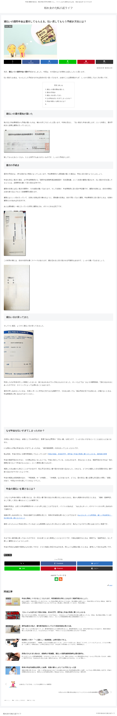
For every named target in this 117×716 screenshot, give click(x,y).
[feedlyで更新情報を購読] (56, 579)
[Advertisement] (58, 411)
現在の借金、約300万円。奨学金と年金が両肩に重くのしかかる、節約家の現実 (77, 454)
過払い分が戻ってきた (54, 95)
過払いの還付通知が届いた (55, 89)
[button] (104, 62)
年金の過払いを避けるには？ (56, 101)
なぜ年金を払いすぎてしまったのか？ (59, 98)
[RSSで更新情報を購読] (60, 579)
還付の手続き (51, 92)
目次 (55, 85)
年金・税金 (8, 555)
